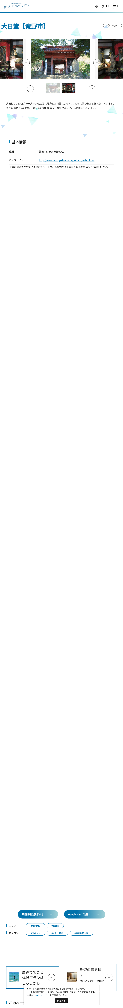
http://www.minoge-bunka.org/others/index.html (66, 160)
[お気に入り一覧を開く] (102, 6)
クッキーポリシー (41, 995)
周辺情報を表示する (33, 914)
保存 (114, 25)
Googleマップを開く (79, 914)
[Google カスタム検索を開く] (107, 6)
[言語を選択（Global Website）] (96, 6)
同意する (61, 1000)
